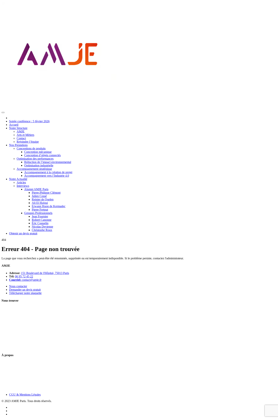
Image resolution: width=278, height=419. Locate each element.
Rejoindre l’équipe (28, 141)
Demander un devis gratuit (25, 289)
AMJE (21, 131)
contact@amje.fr (31, 279)
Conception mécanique (38, 151)
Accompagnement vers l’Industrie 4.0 (46, 175)
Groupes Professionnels (38, 213)
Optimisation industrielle (38, 165)
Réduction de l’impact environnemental (47, 162)
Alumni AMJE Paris (36, 189)
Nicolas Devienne (42, 226)
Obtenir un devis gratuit (23, 233)
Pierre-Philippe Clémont (46, 192)
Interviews (23, 185)
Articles (21, 182)
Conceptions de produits (31, 148)
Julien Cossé (39, 196)
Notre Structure (18, 128)
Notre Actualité (18, 179)
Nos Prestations (18, 145)
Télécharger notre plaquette (25, 293)
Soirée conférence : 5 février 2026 (29, 121)
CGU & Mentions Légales (25, 394)
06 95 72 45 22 (24, 276)
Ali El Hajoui (40, 202)
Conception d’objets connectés (42, 155)
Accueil (13, 124)
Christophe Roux (42, 230)
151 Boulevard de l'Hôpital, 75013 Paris (45, 273)
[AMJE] (60, 108)
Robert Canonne (41, 219)
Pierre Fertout (40, 209)
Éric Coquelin (40, 223)
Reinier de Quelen (43, 199)
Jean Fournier (40, 216)
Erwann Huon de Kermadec (48, 206)
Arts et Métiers (25, 134)
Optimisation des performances (35, 158)
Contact (21, 138)
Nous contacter (18, 286)
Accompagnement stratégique (34, 168)
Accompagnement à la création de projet (48, 172)
